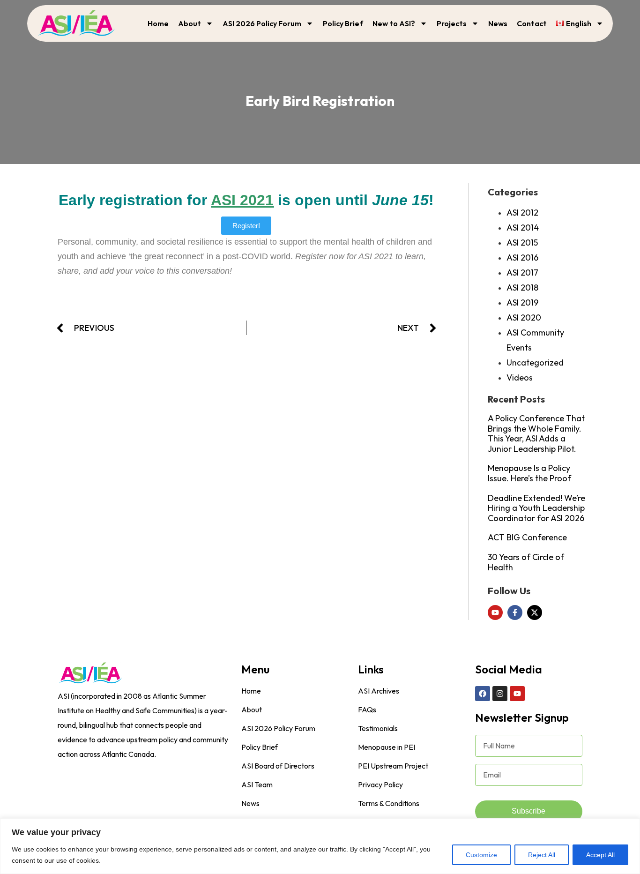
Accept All (600, 855)
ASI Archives (378, 690)
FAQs (367, 709)
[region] (320, 846)
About (189, 23)
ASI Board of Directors (277, 765)
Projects (452, 23)
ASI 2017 (522, 272)
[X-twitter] (534, 612)
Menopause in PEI (386, 747)
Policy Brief (343, 23)
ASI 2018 (522, 287)
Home (158, 23)
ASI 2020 (523, 317)
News (497, 23)
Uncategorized (535, 362)
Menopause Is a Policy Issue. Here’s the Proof (529, 473)
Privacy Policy (380, 784)
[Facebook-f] (514, 612)
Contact (532, 23)
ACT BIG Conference (527, 537)
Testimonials (378, 728)
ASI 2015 (522, 242)
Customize (481, 855)
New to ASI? (393, 23)
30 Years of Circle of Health (526, 562)
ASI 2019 (522, 302)
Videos (519, 377)
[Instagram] (499, 693)
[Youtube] (495, 612)
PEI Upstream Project (393, 765)
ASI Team (257, 784)
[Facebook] (482, 693)
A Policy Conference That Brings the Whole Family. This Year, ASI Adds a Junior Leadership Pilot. (536, 433)
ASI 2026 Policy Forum (262, 23)
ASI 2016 (522, 257)
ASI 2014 (522, 227)
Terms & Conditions (388, 803)
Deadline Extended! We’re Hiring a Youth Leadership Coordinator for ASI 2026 (536, 508)
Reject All (541, 855)
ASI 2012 (522, 212)
